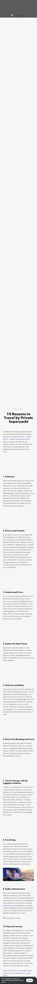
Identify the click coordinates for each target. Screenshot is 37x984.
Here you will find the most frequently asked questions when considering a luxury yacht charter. (17, 973)
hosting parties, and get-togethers (14, 905)
